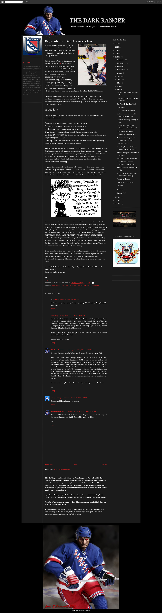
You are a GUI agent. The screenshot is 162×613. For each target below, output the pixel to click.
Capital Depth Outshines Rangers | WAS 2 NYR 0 (126, 163)
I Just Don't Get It (122, 143)
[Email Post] (93, 283)
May (119, 83)
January (120, 193)
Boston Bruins (58, 285)
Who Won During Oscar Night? (127, 158)
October (120, 66)
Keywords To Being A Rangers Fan (68, 41)
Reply (53, 308)
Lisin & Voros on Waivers (125, 182)
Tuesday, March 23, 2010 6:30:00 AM (66, 299)
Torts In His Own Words (125, 131)
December (121, 60)
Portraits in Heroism (123, 179)
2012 (117, 50)
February (120, 190)
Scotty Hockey (56, 397)
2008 (117, 200)
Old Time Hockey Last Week (126, 104)
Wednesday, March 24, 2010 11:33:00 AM (81, 411)
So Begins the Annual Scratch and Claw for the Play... (127, 174)
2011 (117, 53)
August (120, 73)
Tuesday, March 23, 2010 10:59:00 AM (72, 315)
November (121, 63)
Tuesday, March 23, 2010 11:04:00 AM (80, 350)
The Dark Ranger (57, 349)
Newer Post (49, 464)
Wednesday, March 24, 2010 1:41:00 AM (76, 398)
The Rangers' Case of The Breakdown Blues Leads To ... (128, 126)
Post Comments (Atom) (62, 469)
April (119, 86)
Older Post (103, 464)
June (119, 79)
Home (76, 464)
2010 (117, 57)
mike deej (54, 315)
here (60, 63)
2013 (117, 47)
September (121, 70)
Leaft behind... (122, 107)
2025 (117, 44)
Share (47, 280)
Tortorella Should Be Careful (126, 134)
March (119, 89)
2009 (117, 197)
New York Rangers (91, 285)
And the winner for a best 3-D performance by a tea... (127, 115)
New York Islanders (73, 285)
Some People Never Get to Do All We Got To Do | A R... (127, 148)
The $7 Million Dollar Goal (126, 110)
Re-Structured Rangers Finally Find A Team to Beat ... (127, 139)
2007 (117, 204)
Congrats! (120, 185)
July (119, 76)
